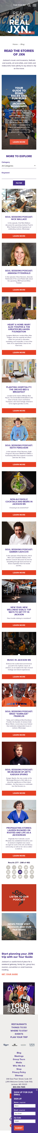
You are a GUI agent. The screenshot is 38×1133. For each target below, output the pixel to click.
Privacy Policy (19, 1072)
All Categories (7, 165)
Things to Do (18, 1027)
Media (19, 1062)
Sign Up (18, 1098)
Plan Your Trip (19, 5)
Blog (19, 1052)
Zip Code (17, 1118)
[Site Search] (29, 5)
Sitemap (19, 1075)
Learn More (19, 142)
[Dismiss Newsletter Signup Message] (37, 1090)
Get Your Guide (10, 974)
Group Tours (19, 1059)
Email (16, 1110)
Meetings (19, 1056)
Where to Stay (19, 1030)
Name (16, 1102)
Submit (18, 1127)
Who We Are (19, 1065)
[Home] (19, 22)
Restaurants (19, 1024)
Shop (19, 1069)
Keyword (6, 173)
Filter (19, 183)
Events (19, 1034)
